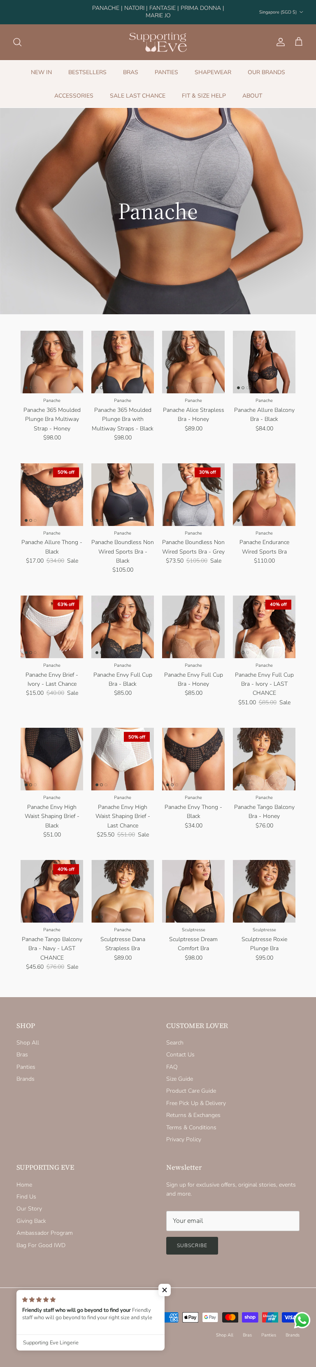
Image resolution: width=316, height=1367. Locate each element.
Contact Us (180, 1048)
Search (175, 1036)
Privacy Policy (183, 1132)
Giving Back (31, 1214)
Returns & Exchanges (193, 1108)
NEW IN (41, 65)
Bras (22, 1048)
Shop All (27, 1036)
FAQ (172, 1060)
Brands (25, 1072)
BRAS (130, 65)
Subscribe (192, 1238)
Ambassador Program (44, 1226)
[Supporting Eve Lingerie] (158, 35)
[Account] (279, 35)
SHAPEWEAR (213, 65)
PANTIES (166, 65)
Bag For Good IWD (40, 1238)
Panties (25, 1060)
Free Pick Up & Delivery (196, 1096)
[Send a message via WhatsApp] (302, 1320)
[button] (164, 1290)
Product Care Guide (191, 1084)
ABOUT (252, 89)
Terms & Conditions (191, 1120)
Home (24, 1178)
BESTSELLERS (87, 65)
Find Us (26, 1190)
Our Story (29, 1202)
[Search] (17, 35)
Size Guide (179, 1072)
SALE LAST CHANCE (137, 89)
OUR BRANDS (266, 65)
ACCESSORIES (73, 89)
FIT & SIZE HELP (204, 89)
